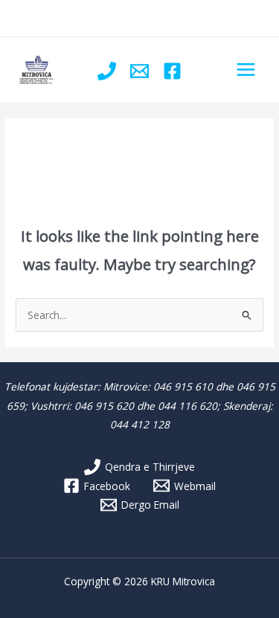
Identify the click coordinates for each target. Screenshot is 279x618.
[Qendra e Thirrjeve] (106, 71)
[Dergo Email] (139, 71)
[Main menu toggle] (246, 69)
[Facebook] (172, 71)
